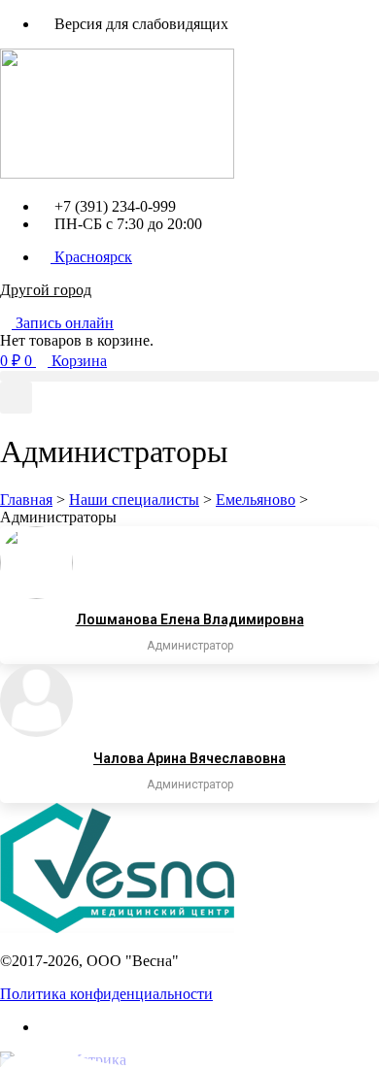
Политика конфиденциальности (106, 993)
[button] (189, 376)
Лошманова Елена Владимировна (190, 619)
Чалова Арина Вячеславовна (189, 758)
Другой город (45, 290)
